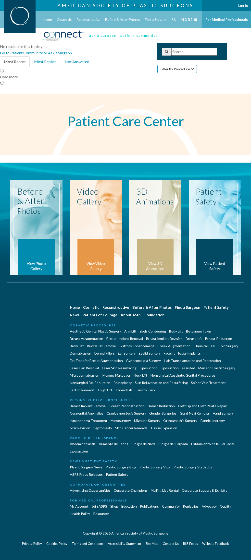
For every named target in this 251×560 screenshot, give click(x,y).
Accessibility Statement (124, 544)
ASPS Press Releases (86, 474)
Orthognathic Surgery (180, 420)
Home (47, 19)
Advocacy (209, 506)
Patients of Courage (100, 315)
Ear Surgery (127, 353)
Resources (101, 514)
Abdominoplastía (83, 444)
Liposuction (149, 368)
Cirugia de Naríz (143, 444)
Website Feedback (215, 544)
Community (171, 506)
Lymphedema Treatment (88, 420)
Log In (243, 5)
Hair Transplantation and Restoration (192, 360)
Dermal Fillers (104, 353)
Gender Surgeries (162, 413)
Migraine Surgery (147, 420)
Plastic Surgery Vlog (154, 467)
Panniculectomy (212, 420)
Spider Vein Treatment (208, 383)
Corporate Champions (131, 490)
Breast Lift (194, 338)
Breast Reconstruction (127, 406)
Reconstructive (88, 19)
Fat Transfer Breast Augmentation (96, 360)
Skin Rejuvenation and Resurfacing (161, 383)
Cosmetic (64, 19)
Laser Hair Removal (84, 368)
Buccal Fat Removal (101, 346)
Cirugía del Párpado (173, 444)
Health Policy (80, 514)
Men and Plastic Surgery (216, 368)
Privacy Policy (32, 544)
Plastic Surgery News (86, 467)
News (74, 315)
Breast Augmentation (86, 338)
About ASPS (131, 315)
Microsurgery (121, 420)
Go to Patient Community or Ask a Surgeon (36, 52)
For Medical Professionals (226, 19)
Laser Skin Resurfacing (119, 368)
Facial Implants (189, 353)
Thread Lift (124, 390)
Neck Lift (140, 375)
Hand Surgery (223, 413)
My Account (79, 506)
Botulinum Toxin (198, 331)
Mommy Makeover (116, 375)
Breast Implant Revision (164, 338)
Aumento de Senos (113, 444)
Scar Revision (80, 428)
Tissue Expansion (163, 428)
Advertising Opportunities (90, 490)
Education (129, 506)
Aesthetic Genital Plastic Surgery (95, 331)
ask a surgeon (103, 35)
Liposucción (79, 451)
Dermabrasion (80, 353)
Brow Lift (77, 346)
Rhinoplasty (122, 383)
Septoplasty (102, 428)
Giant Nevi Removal (195, 413)
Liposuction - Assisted (178, 368)
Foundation (154, 315)
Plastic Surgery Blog (121, 467)
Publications (149, 506)
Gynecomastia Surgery (143, 360)
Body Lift (176, 331)
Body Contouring (153, 331)
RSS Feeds (190, 544)
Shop (114, 506)
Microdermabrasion (84, 375)
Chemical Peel (204, 346)
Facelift (169, 353)
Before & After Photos (122, 19)
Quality (225, 506)
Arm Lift (130, 331)
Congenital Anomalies (86, 413)
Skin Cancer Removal (131, 428)
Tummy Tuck (145, 390)
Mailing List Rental (165, 490)
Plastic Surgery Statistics (193, 467)
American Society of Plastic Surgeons (125, 5)
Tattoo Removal (82, 390)
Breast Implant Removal (124, 338)
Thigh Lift (104, 390)
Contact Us (171, 544)
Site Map (152, 544)
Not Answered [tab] (77, 61)
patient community (139, 35)
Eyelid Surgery (150, 353)
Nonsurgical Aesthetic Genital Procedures (183, 375)
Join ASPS (99, 506)
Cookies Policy (56, 544)
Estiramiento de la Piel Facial (212, 444)
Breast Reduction (218, 338)
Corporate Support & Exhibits (204, 490)
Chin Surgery (228, 346)
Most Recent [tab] (15, 61)
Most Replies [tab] (45, 61)
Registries (191, 506)
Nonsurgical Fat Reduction (90, 383)
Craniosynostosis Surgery (126, 413)
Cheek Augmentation (173, 346)
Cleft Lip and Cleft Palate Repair (202, 406)
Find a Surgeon (156, 19)
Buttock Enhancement (137, 346)
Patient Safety (216, 307)
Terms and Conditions (87, 544)
